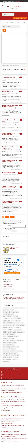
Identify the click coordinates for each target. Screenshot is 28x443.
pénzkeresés (19, 351)
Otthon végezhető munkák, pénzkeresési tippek (12, 299)
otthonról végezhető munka (8, 344)
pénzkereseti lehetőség (9, 351)
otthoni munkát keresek (9, 342)
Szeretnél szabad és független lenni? (7, 147)
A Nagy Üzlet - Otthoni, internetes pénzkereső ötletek (13, 298)
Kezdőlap (3, 65)
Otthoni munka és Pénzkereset (13, 397)
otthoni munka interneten (10, 336)
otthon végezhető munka (11, 347)
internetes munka (11, 312)
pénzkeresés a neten (10, 353)
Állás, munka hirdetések (10, 432)
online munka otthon (18, 329)
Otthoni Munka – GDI (8, 91)
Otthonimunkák (19, 340)
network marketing (8, 327)
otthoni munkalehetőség (9, 340)
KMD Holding (6, 320)
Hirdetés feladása (19, 18)
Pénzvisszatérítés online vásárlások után (11, 419)
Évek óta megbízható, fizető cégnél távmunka (10, 202)
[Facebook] (4, 2)
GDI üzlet (12, 310)
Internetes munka (7, 79)
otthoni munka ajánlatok (9, 334)
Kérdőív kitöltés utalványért (8, 390)
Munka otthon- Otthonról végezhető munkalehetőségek (13, 297)
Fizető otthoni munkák (8, 284)
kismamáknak (17, 318)
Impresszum (5, 372)
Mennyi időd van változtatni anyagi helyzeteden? (10, 105)
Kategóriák (9, 369)
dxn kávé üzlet (22, 307)
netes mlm (12, 325)
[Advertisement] (14, 48)
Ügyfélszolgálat (16, 369)
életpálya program (6, 361)
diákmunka (13, 307)
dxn (17, 307)
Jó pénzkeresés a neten (8, 172)
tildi (11, 122)
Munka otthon (7, 382)
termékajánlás (7, 359)
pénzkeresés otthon (7, 357)
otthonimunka (20, 332)
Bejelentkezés (23, 1)
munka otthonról (6, 325)
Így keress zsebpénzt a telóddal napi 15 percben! (13, 418)
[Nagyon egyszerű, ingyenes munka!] (17, 250)
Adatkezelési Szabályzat (7, 378)
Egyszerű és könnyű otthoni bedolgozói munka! (13, 385)
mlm (13, 320)
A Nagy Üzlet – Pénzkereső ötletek (13, 415)
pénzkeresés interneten (11, 355)
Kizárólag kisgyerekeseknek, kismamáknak (12, 405)
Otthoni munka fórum (8, 286)
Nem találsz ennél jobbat (7, 423)
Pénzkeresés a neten (7, 174)
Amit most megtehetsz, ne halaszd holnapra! (9, 161)
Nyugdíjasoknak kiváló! (8, 77)
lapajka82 (14, 174)
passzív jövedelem (7, 348)
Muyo (13, 107)
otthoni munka (9, 332)
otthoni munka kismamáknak (8, 338)
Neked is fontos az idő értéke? (8, 120)
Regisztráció (17, 1)
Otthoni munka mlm (7, 107)
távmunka (15, 359)
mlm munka (18, 320)
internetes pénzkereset (8, 314)
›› (13, 216)
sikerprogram (15, 357)
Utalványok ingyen (6, 410)
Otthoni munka (11, 6)
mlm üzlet (16, 323)
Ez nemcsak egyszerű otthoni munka (10, 441)
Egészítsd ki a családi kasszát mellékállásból (12, 392)
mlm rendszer (8, 323)
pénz (14, 348)
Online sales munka (6, 439)
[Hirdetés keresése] (4, 30)
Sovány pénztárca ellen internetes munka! (8, 134)
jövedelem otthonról (10, 316)
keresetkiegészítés (7, 318)
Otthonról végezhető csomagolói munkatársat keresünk (14, 438)
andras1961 (13, 93)
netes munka (20, 325)
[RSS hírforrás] (2, 2)
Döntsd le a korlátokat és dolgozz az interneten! (9, 187)
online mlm (17, 327)
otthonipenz (13, 79)
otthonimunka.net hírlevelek (9, 288)
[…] (17, 86)
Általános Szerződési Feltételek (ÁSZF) (11, 375)
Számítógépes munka (7, 386)
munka (21, 323)
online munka (8, 329)
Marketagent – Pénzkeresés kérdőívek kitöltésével (13, 399)
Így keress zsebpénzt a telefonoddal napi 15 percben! (14, 388)
